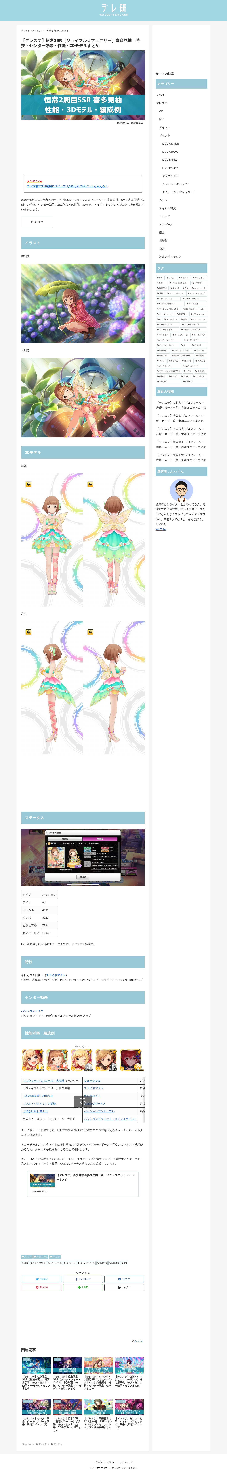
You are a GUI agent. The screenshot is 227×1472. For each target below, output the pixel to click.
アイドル (28, 1257)
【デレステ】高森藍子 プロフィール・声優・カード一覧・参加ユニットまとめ (181, 444)
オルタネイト (92, 1095)
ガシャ (163, 200)
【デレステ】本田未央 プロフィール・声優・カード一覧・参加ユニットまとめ (181, 431)
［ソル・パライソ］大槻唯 (39, 1103)
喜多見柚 (103, 1263)
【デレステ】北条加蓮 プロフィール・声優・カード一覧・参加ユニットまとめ (181, 458)
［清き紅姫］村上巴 (35, 1111)
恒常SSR (115, 1263)
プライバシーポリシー (105, 1462)
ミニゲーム (166, 224)
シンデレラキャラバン (176, 184)
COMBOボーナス (95, 1103)
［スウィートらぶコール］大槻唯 (43, 1080)
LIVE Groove (170, 151)
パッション (70, 1263)
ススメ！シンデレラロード (179, 192)
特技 (125, 1263)
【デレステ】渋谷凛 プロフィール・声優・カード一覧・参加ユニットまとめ (180, 418)
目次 (33, 222)
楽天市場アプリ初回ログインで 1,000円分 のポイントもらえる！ (67, 186)
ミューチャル (92, 1080)
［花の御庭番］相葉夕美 (38, 1095)
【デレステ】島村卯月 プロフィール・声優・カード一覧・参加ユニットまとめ (181, 405)
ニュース (164, 216)
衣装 (162, 248)
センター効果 (55, 1263)
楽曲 (162, 232)
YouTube (161, 529)
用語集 (163, 240)
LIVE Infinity (169, 159)
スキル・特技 (42, 1257)
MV (161, 119)
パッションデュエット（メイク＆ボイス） (110, 1118)
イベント (164, 135)
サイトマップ (126, 1462)
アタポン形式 (170, 175)
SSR (26, 1263)
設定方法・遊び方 (170, 256)
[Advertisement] (83, 148)
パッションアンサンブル (99, 1111)
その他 (160, 95)
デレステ (56, 1257)
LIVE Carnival (170, 143)
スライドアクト (56, 975)
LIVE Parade (170, 167)
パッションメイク (87, 1263)
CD (161, 111)
